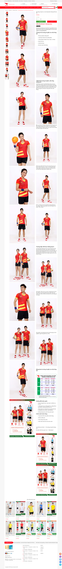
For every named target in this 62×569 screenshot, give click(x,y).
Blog (35, 7)
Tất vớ (22, 7)
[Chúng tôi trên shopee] (60, 554)
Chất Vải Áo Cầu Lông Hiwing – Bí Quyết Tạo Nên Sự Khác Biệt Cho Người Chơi (18, 542)
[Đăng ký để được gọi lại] (60, 557)
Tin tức (42, 549)
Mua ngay (52, 21)
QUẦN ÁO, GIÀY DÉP (17, 7)
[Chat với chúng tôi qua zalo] (60, 562)
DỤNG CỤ (31, 7)
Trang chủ (7, 7)
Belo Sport (51, 430)
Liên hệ (38, 7)
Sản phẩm (10, 10)
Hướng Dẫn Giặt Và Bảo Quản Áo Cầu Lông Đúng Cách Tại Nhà (41, 542)
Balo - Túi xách (26, 7)
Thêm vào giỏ (41, 21)
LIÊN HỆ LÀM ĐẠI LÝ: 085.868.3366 (44, 24)
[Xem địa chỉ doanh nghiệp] (60, 565)
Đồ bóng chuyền (15, 10)
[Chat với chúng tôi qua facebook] (60, 559)
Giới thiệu (11, 7)
